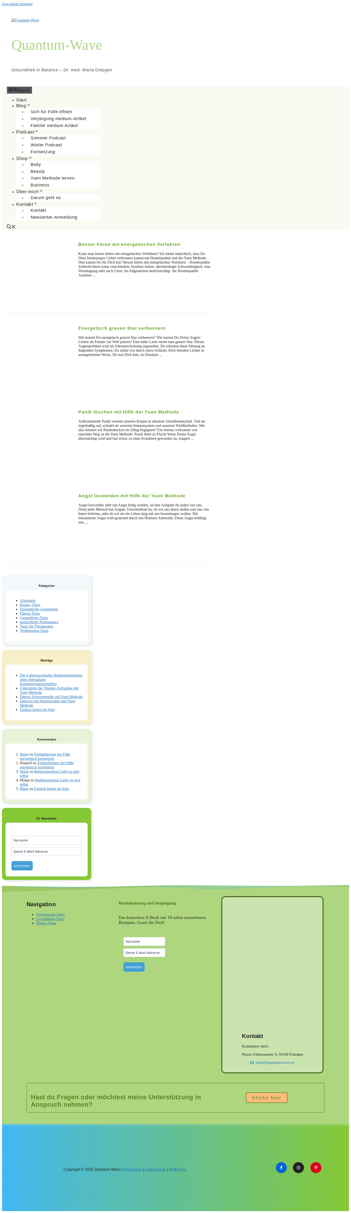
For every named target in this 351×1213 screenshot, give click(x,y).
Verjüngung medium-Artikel (58, 118)
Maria (24, 754)
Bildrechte (177, 1169)
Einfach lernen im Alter (37, 710)
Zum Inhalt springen (17, 4)
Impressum (132, 1169)
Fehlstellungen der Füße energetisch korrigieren (45, 756)
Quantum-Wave (56, 45)
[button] (11, 227)
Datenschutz (155, 1169)
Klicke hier (266, 1097)
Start (21, 99)
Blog (21, 105)
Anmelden (22, 865)
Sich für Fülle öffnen (51, 111)
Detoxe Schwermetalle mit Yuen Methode (51, 697)
